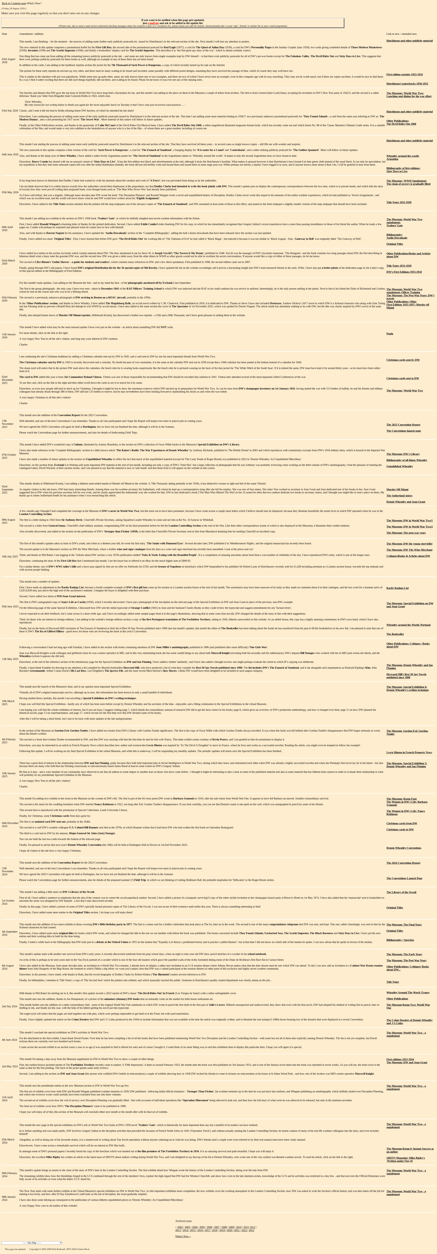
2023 (251, 1230)
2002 (180, 1227)
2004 (195, 1227)
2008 (224, 1227)
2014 (186, 1230)
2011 (246, 1227)
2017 (208, 1230)
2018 (214, 1230)
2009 (231, 1227)
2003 (187, 1227)
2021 (237, 1230)
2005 (202, 1227)
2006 (209, 1227)
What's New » (183, 1236)
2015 (193, 1230)
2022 (244, 1230)
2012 (252, 1227)
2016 (200, 1230)
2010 (239, 1227)
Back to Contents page (14, 3)
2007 (217, 1227)
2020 (230, 1230)
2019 (222, 1230)
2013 (178, 1230)
